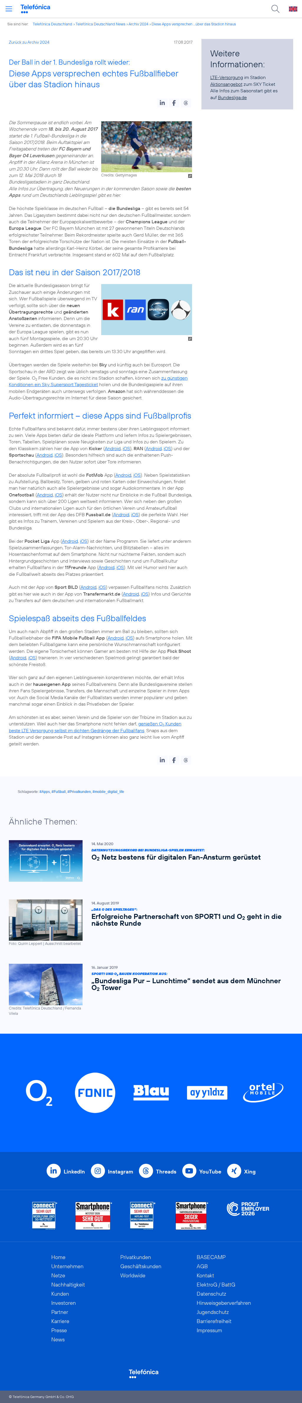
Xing (250, 1171)
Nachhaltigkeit (68, 1284)
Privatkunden (135, 1257)
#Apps (45, 792)
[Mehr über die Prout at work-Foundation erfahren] (248, 1216)
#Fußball (59, 792)
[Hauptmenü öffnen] (9, 9)
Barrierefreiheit (214, 1321)
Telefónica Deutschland (52, 24)
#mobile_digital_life (108, 792)
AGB (202, 1266)
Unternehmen (67, 1266)
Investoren (63, 1302)
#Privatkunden (79, 792)
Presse (59, 1330)
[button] (162, 103)
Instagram (120, 1171)
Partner (59, 1312)
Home (58, 1257)
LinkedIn (74, 1171)
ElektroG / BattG (216, 1284)
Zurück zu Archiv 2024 (29, 42)
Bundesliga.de (232, 97)
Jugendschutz (213, 1312)
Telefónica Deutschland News (100, 24)
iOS (126, 448)
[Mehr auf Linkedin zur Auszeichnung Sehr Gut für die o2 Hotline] (143, 1216)
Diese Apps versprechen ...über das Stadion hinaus (194, 24)
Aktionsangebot (226, 84)
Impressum (209, 1330)
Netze (58, 1275)
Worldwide (132, 1275)
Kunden (60, 1293)
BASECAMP (211, 1257)
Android (113, 448)
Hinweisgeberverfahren (224, 1302)
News (58, 1339)
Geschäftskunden (140, 1266)
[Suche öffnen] (275, 9)
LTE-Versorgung (226, 77)
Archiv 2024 (138, 24)
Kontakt (205, 1275)
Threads (166, 1171)
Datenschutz (211, 1293)
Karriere (60, 1321)
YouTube (210, 1171)
